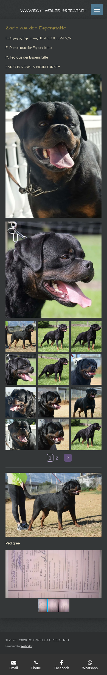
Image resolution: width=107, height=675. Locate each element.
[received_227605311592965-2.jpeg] (21, 336)
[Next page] (68, 458)
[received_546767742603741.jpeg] (53, 434)
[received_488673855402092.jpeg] (53, 402)
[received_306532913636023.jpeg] (86, 369)
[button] (96, 554)
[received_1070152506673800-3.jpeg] (21, 402)
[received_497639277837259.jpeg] (86, 402)
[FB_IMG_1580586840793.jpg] (53, 369)
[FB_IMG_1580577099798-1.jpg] (21, 369)
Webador (26, 646)
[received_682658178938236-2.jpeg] (21, 434)
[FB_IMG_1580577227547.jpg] (86, 336)
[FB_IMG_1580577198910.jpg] (86, 434)
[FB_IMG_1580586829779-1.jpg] (53, 336)
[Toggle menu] (97, 9)
